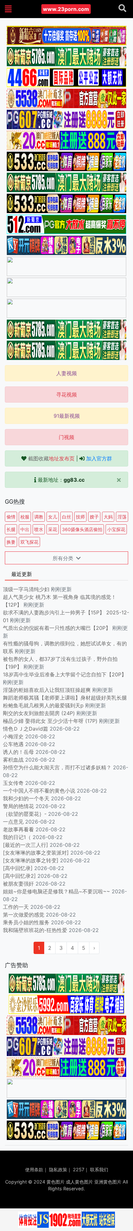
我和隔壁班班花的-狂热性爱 (35, 930)
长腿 (10, 529)
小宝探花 (116, 529)
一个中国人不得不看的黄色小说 (39, 790)
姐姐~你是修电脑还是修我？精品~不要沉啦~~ (56, 891)
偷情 (10, 516)
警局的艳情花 (18, 806)
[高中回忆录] (18, 868)
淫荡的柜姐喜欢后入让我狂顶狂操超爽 (47, 690)
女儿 (52, 516)
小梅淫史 (13, 736)
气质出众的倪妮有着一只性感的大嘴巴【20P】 (57, 628)
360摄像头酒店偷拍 (82, 529)
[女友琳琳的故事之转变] (30, 860)
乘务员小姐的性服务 (26, 922)
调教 (38, 516)
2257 (78, 1169)
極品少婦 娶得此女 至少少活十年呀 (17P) (50, 721)
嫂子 (94, 516)
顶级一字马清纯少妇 (26, 589)
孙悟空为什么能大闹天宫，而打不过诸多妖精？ (57, 767)
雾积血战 (13, 759)
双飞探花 (29, 542)
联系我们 (99, 1169)
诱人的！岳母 (18, 752)
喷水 (38, 529)
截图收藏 (51, 458)
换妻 (10, 542)
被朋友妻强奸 (18, 883)
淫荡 (122, 516)
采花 (52, 529)
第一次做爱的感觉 (23, 914)
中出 (24, 529)
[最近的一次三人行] (25, 845)
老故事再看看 (18, 829)
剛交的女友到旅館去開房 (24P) (40, 713)
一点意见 (13, 821)
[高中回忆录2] (19, 876)
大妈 (108, 516)
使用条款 (34, 1169)
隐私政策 (58, 1169)
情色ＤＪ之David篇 (25, 728)
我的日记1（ (17, 837)
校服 (24, 516)
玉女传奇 (13, 783)
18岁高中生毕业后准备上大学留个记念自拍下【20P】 (65, 674)
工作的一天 (16, 907)
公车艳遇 (13, 744)
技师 (80, 516)
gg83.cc (74, 480)
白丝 (66, 516)
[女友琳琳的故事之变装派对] (36, 852)
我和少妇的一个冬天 (26, 798)
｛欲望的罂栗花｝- (24, 814)
